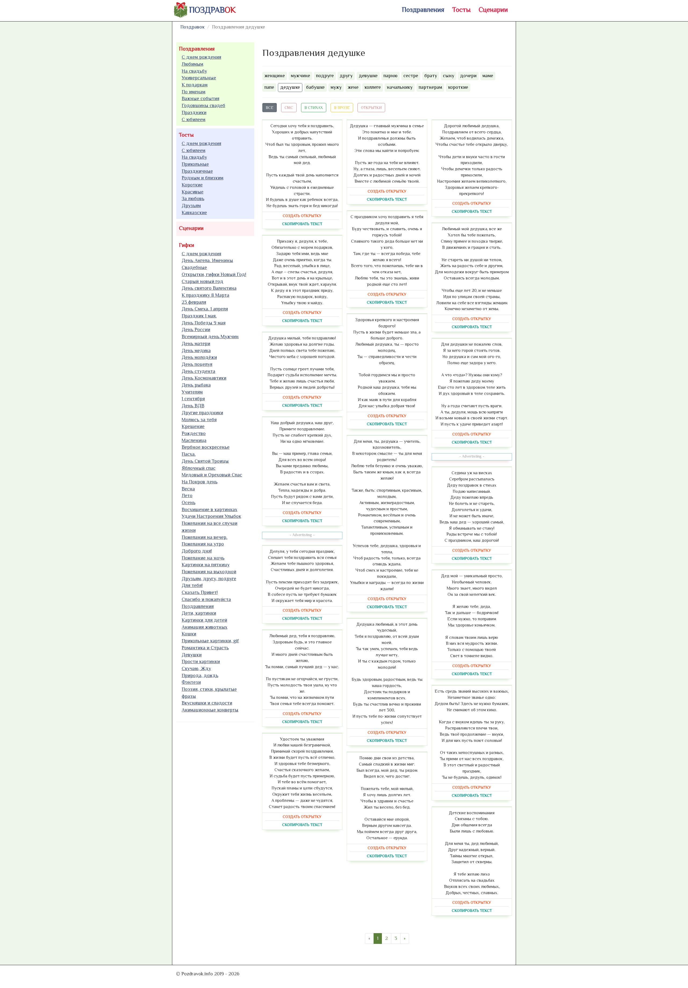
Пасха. (189, 454)
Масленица (194, 440)
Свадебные (194, 267)
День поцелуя (197, 364)
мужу (336, 87)
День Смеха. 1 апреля (205, 308)
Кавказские (194, 212)
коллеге (372, 87)
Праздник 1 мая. (199, 315)
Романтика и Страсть (205, 647)
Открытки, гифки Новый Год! (214, 274)
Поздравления (423, 9)
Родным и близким (202, 177)
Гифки (186, 245)
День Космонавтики (204, 378)
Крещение (193, 426)
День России (196, 329)
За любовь (193, 198)
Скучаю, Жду (196, 668)
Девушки (192, 654)
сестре (410, 75)
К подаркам (194, 84)
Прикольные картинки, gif (210, 640)
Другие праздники (202, 412)
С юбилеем (193, 119)
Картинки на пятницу (206, 564)
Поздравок (192, 27)
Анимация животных (204, 627)
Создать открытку (302, 216)
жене (353, 87)
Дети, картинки (199, 613)
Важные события (200, 98)
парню (390, 75)
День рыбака (196, 385)
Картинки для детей (204, 620)
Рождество (194, 433)
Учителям (192, 392)
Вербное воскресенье (206, 447)
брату (430, 75)
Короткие (192, 184)
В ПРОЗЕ (342, 107)
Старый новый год (202, 281)
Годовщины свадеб (203, 105)
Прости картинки (201, 661)
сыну (448, 75)
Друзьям (191, 205)
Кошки (189, 633)
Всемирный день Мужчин (210, 336)
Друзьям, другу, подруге (209, 578)
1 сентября (193, 398)
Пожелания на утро (203, 544)
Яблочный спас (199, 468)
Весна (188, 488)
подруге (325, 75)
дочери (468, 75)
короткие (458, 87)
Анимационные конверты (210, 710)
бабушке (315, 87)
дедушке (290, 87)
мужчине (300, 75)
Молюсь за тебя (199, 419)
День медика (196, 350)
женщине (274, 75)
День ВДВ (193, 405)
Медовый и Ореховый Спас (212, 474)
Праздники (194, 112)
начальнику (400, 87)
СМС (289, 107)
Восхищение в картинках (209, 509)
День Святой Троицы (205, 461)
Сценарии (493, 9)
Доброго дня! (197, 551)
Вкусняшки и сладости (207, 703)
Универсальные (199, 77)
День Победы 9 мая (203, 322)
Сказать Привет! (200, 592)
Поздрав (212, 10)
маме (487, 75)
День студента (198, 371)
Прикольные (195, 164)
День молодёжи (199, 357)
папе (269, 87)
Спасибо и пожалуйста (206, 599)
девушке (368, 75)
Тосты (461, 9)
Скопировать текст (302, 224)
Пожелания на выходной (209, 571)
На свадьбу (194, 71)
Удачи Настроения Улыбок (211, 516)
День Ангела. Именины (207, 260)
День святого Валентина (209, 288)
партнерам (430, 87)
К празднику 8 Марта (205, 295)
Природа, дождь (200, 675)
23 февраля (194, 302)
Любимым (192, 64)
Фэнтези (191, 682)
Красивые (192, 191)
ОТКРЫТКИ (371, 107)
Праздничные (197, 171)
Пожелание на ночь (203, 558)
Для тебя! (192, 585)
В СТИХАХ (313, 107)
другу (346, 75)
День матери (196, 343)
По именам (193, 91)
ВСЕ (269, 107)
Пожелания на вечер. (204, 537)
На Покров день (199, 481)
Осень (188, 502)
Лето (187, 495)
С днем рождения (201, 57)
